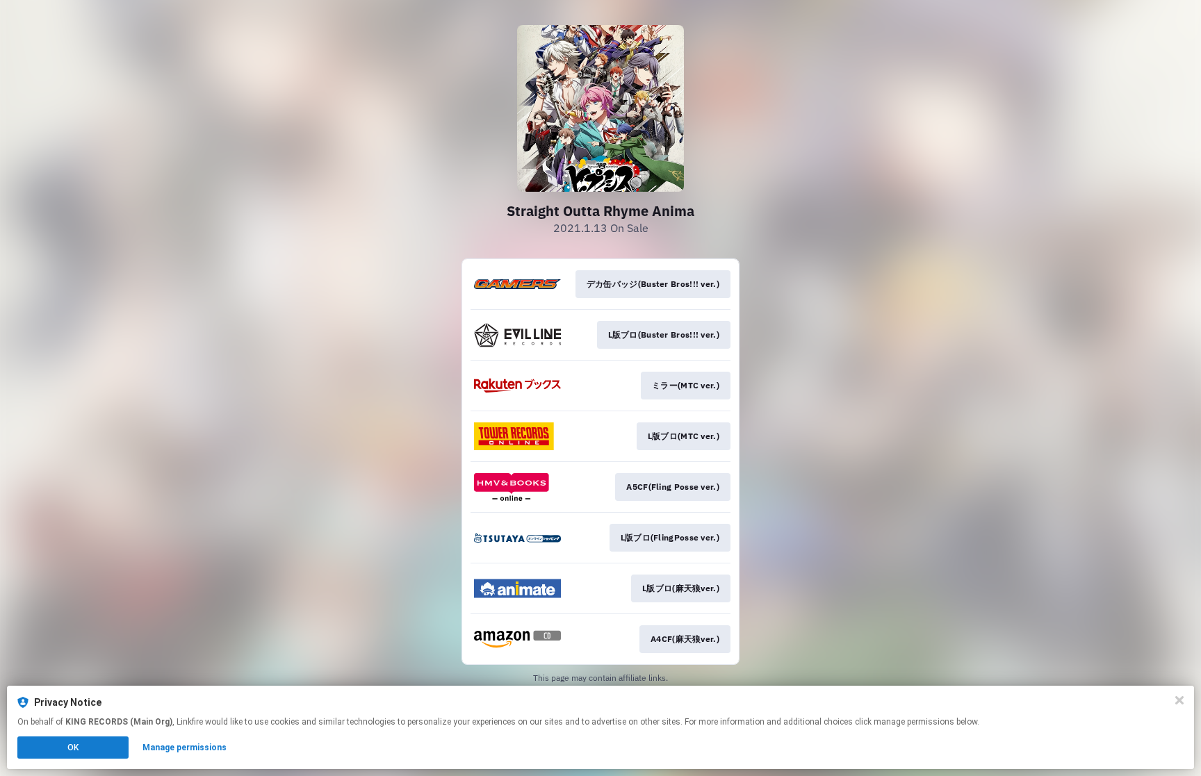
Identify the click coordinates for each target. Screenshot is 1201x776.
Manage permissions (184, 747)
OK (73, 747)
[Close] (1179, 700)
